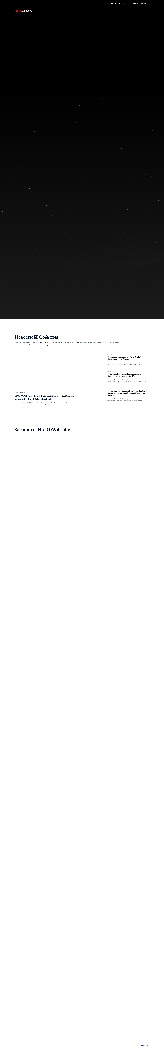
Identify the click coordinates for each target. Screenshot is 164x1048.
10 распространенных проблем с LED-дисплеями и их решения (124, 358)
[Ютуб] (115, 3)
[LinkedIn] (119, 3)
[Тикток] (127, 3)
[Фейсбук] (112, 3)
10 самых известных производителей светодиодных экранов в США (124, 375)
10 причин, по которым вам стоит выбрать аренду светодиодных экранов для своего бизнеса (127, 393)
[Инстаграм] (123, 3)
